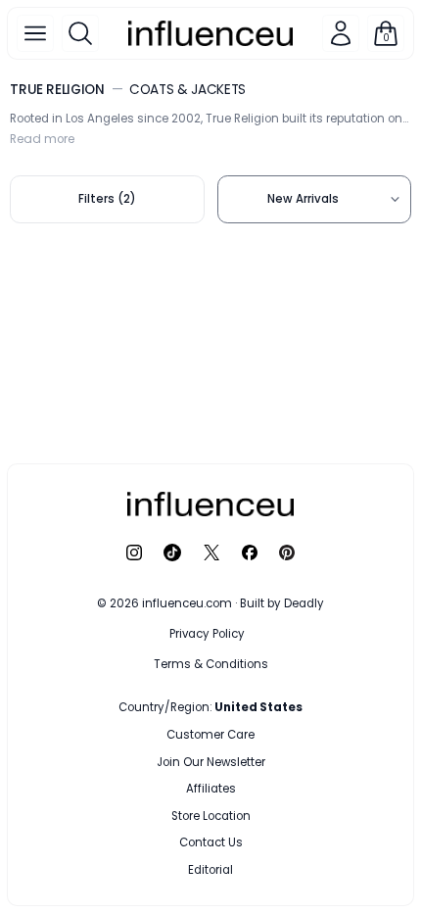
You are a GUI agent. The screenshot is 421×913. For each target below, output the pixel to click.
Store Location (211, 816)
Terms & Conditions (211, 664)
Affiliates (211, 788)
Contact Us (211, 842)
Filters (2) (107, 199)
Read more (42, 139)
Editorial (210, 870)
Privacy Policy (207, 634)
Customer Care (210, 735)
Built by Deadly (282, 603)
